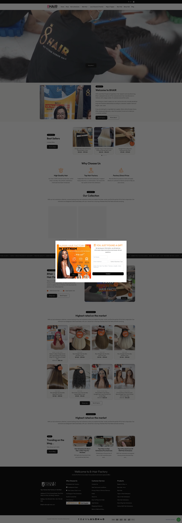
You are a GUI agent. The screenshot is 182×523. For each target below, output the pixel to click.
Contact (108, 273)
